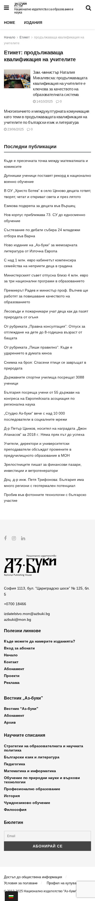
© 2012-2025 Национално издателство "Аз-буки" (40, 891)
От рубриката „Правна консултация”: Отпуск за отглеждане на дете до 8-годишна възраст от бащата (44, 332)
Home (9, 22)
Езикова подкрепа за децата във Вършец (39, 206)
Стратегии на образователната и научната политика (43, 748)
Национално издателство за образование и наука (43, 11)
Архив (10, 722)
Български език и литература (31, 757)
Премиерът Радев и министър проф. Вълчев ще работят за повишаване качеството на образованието (46, 296)
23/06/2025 (15, 129)
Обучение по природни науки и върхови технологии (42, 780)
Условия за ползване (20, 883)
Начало (9, 37)
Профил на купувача (63, 883)
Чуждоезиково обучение (27, 803)
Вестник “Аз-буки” (21, 708)
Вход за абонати (19, 648)
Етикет (25, 37)
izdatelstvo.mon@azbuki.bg (27, 614)
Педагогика (14, 764)
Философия (15, 809)
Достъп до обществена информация (33, 877)
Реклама (12, 682)
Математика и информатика (30, 771)
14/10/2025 (44, 101)
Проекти (12, 676)
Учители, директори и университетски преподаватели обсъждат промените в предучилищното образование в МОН (37, 449)
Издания (33, 22)
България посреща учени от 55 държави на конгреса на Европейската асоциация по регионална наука (42, 398)
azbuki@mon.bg (17, 619)
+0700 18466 (15, 604)
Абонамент (14, 669)
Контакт (11, 662)
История (12, 796)
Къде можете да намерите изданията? (39, 641)
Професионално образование (32, 789)
